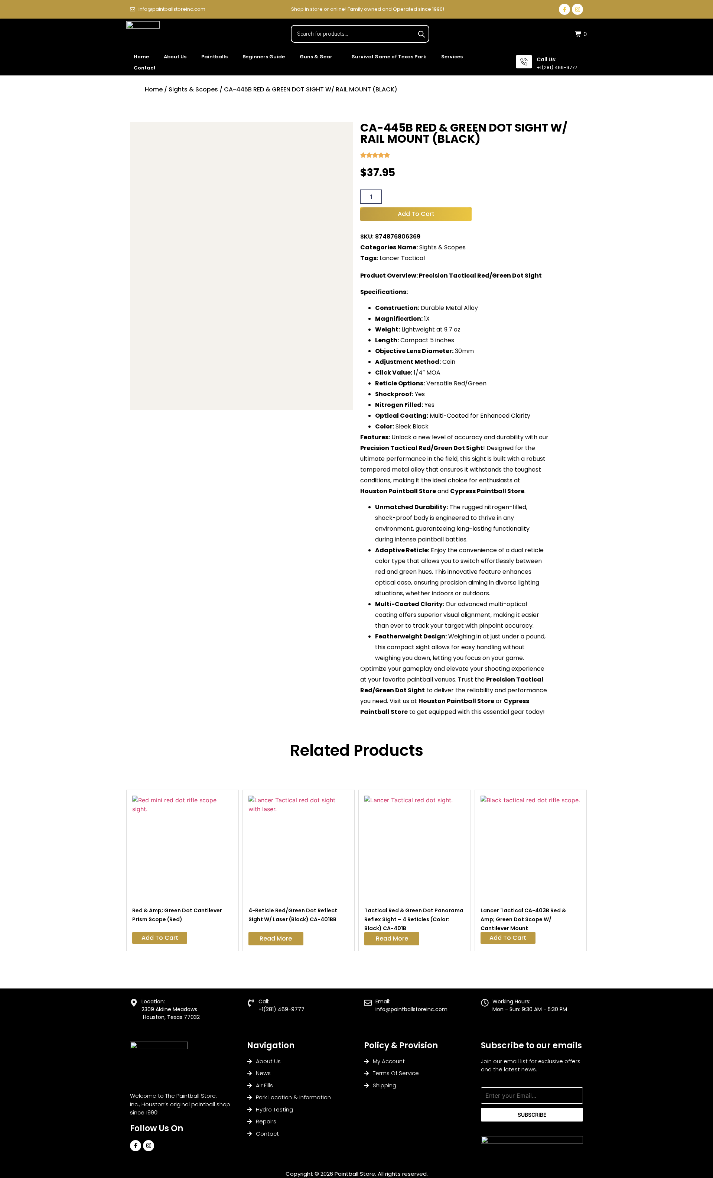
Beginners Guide (263, 56)
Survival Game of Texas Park (389, 56)
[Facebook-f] (564, 9)
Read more (276, 938)
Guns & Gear (316, 56)
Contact (145, 67)
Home (141, 56)
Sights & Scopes (193, 89)
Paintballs (214, 56)
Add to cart (416, 214)
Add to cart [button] (159, 937)
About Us (175, 56)
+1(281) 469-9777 (557, 67)
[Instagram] (577, 9)
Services (452, 56)
